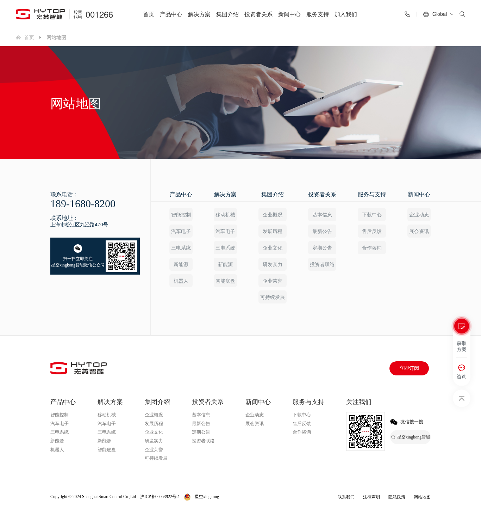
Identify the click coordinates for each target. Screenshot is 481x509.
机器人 (181, 280)
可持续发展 (272, 296)
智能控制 (181, 214)
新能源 (181, 264)
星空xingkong (207, 496)
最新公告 (322, 230)
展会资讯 (419, 230)
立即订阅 (409, 368)
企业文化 (272, 247)
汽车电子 (181, 230)
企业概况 (272, 214)
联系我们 (346, 497)
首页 (148, 14)
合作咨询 (372, 247)
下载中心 (372, 214)
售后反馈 (372, 230)
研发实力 (272, 264)
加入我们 (346, 14)
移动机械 (225, 214)
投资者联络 (322, 264)
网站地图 (422, 497)
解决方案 (199, 14)
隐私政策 (396, 497)
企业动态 (419, 214)
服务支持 (317, 14)
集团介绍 (227, 14)
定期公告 (322, 247)
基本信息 (322, 214)
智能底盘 (225, 280)
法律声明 (371, 497)
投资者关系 (258, 14)
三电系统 (181, 247)
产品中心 (171, 14)
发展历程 (272, 230)
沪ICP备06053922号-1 (160, 496)
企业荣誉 (272, 280)
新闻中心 (289, 14)
